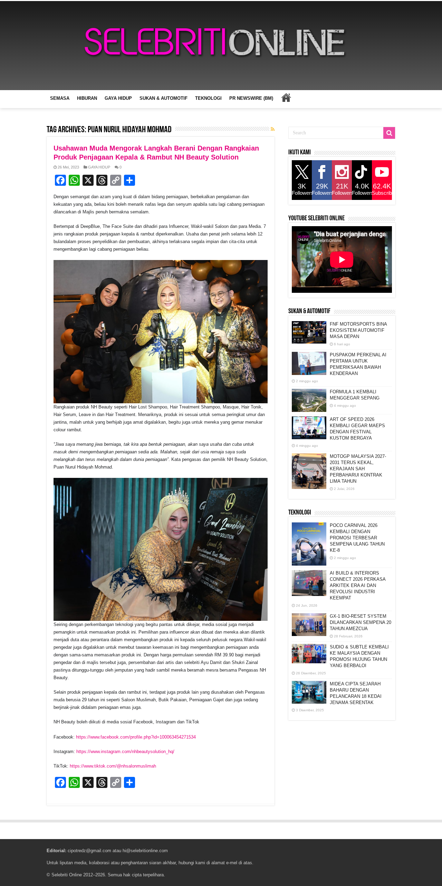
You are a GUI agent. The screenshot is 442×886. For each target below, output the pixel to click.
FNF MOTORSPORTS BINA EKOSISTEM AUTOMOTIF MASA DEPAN (358, 330)
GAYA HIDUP (118, 98)
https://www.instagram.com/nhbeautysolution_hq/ (125, 751)
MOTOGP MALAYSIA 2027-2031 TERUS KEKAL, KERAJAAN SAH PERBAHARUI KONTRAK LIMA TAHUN (358, 469)
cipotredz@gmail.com (89, 850)
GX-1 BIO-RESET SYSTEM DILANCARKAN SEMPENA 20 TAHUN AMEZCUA (360, 622)
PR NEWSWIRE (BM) (251, 98)
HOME (286, 97)
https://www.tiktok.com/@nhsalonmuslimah (113, 766)
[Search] (389, 133)
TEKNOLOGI (208, 98)
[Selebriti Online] (221, 45)
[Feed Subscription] (273, 129)
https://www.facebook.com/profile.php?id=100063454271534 (136, 737)
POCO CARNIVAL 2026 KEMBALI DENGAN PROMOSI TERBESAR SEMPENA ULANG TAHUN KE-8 (357, 538)
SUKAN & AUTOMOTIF (164, 98)
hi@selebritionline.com (145, 850)
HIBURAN (87, 98)
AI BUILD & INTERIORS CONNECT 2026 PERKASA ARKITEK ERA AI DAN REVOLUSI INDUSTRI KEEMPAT (357, 585)
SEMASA (59, 98)
